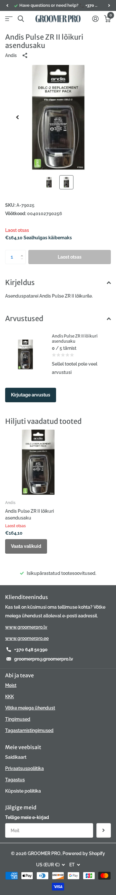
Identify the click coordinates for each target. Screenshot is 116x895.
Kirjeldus (20, 282)
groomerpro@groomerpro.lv (43, 659)
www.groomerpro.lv (26, 627)
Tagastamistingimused (29, 730)
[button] (7, 5)
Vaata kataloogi (9, 19)
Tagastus (15, 779)
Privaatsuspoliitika (24, 768)
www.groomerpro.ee (27, 638)
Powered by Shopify (84, 853)
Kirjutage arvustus (30, 394)
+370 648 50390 (31, 649)
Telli (103, 830)
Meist (10, 685)
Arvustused (24, 318)
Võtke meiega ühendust (30, 707)
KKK (9, 696)
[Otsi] (21, 19)
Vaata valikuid (26, 546)
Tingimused (17, 719)
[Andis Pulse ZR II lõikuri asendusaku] (38, 462)
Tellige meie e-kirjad (27, 817)
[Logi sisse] (95, 18)
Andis (11, 55)
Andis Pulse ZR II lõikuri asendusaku (29, 514)
